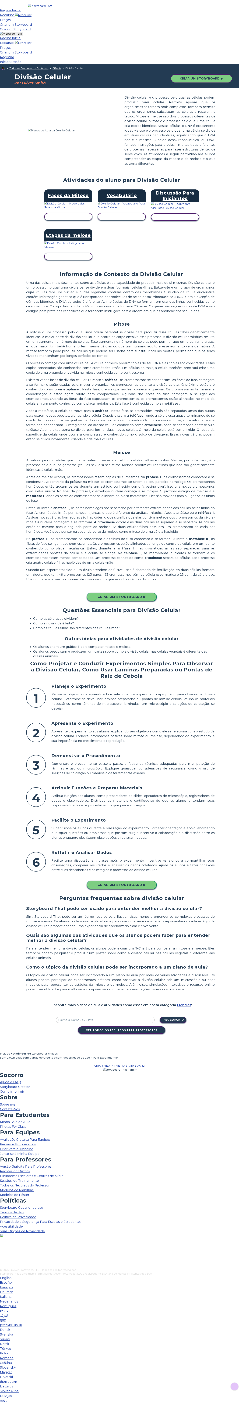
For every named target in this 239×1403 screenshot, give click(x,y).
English (6, 1278)
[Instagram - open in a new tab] (2, 1254)
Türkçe (5, 1349)
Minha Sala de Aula (15, 1122)
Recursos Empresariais (18, 1144)
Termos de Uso (12, 1212)
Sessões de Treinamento (19, 1181)
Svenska (6, 1334)
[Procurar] (23, 15)
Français (6, 1287)
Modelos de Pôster (14, 1195)
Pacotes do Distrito (15, 1171)
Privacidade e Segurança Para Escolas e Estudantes (40, 1222)
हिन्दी (3, 1320)
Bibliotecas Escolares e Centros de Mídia (32, 1176)
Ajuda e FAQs (10, 1082)
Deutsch (6, 1292)
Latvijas (6, 1396)
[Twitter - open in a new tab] (2, 1260)
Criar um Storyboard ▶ (201, 78)
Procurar (171, 1019)
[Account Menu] (11, 34)
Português (8, 1306)
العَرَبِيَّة (4, 1316)
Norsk (4, 1344)
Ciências (184, 1005)
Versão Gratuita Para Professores (25, 1166)
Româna (6, 1358)
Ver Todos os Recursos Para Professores (121, 1030)
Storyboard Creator (15, 1087)
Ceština (6, 1363)
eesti (4, 1400)
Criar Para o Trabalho (16, 1149)
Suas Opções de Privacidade (22, 1231)
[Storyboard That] (40, 6)
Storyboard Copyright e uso (21, 1208)
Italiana (6, 1297)
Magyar (6, 1372)
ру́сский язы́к (11, 1325)
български (8, 1382)
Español (6, 1283)
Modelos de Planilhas (17, 1190)
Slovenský (8, 1367)
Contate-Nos (10, 1109)
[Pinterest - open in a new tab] (2, 1266)
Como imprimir (12, 1091)
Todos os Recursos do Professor (28, 68)
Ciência (56, 68)
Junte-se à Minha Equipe (19, 1154)
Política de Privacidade (18, 1217)
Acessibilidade (11, 1226)
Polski (4, 1353)
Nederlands (9, 1301)
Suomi (5, 1339)
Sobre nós (8, 1104)
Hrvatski (6, 1377)
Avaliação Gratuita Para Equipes (25, 1140)
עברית (4, 1311)
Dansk (5, 1330)
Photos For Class (13, 1127)
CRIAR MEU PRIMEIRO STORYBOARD (119, 1065)
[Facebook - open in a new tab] (2, 1248)
